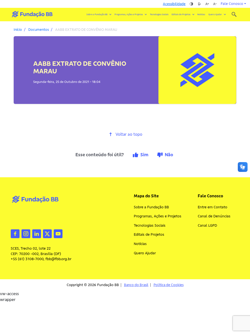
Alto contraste (191, 4)
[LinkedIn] (36, 233)
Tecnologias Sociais (159, 14)
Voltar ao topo (128, 134)
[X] (47, 233)
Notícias (201, 14)
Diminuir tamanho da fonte (215, 4)
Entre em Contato (212, 207)
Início (18, 30)
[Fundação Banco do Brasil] (234, 14)
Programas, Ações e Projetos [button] (129, 14)
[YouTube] (58, 233)
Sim (144, 154)
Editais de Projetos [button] (181, 14)
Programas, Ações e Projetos (157, 216)
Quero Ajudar (145, 253)
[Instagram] (25, 233)
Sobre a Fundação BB (151, 207)
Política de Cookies (169, 285)
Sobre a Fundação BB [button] (96, 14)
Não (169, 154)
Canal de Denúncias (214, 216)
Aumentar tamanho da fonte (207, 4)
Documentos (38, 30)
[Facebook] (15, 233)
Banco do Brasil (136, 285)
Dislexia (199, 4)
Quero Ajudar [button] (215, 14)
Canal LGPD (207, 225)
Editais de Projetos (149, 234)
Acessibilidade (174, 4)
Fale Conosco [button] (232, 4)
